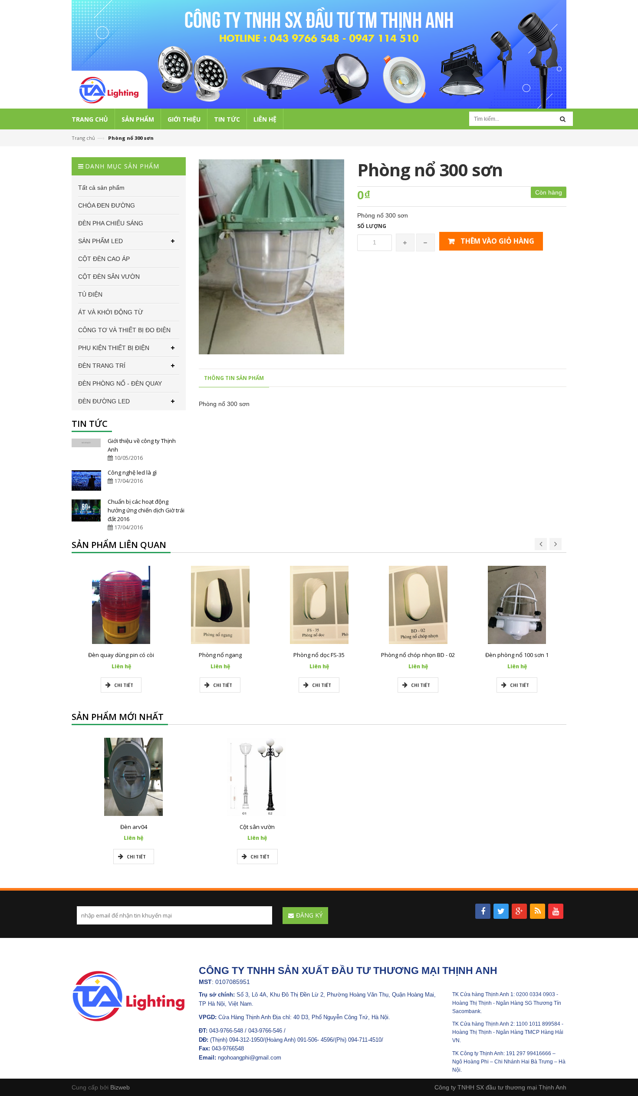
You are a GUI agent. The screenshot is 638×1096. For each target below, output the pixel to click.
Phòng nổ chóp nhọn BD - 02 (418, 655)
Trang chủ (83, 138)
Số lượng (371, 226)
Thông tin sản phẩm (234, 378)
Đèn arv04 (133, 827)
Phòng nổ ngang (220, 655)
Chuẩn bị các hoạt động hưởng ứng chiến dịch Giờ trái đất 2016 (146, 510)
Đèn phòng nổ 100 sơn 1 (517, 655)
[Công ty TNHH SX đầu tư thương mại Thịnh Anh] (129, 995)
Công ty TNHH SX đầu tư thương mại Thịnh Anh (500, 1087)
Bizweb (120, 1087)
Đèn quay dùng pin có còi (121, 655)
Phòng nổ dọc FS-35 (319, 655)
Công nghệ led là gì (132, 472)
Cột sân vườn (257, 827)
